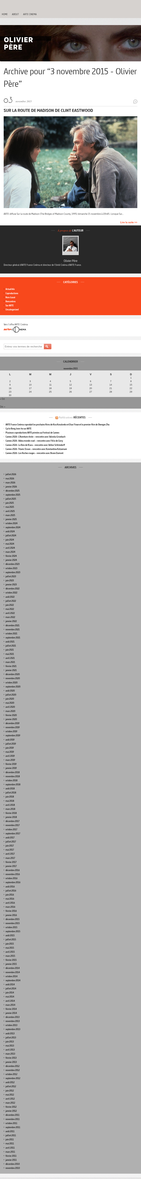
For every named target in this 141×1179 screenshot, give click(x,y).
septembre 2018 (13, 784)
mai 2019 (10, 751)
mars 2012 (10, 1102)
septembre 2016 (13, 882)
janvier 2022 (11, 621)
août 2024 (10, 531)
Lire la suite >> (128, 222)
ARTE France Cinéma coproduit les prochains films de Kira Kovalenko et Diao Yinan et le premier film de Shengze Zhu (57, 424)
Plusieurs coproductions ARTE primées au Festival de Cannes (32, 432)
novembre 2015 (13, 923)
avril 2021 (10, 658)
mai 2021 (10, 654)
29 (131, 392)
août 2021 (10, 641)
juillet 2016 (11, 890)
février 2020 (11, 715)
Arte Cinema (30, 14)
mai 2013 (10, 1045)
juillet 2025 (11, 498)
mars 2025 (10, 515)
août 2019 (10, 739)
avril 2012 (10, 1098)
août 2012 (10, 1082)
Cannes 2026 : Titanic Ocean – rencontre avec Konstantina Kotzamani (36, 449)
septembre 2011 (13, 1127)
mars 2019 (10, 760)
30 (10, 395)
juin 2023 (10, 580)
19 (70, 388)
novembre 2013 (13, 1021)
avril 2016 (10, 902)
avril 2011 (10, 1147)
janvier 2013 (11, 1062)
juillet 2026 (11, 474)
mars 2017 (10, 858)
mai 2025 (10, 506)
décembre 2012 (12, 1066)
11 (50, 385)
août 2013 (10, 1033)
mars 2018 (10, 809)
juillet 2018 (11, 792)
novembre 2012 (13, 1070)
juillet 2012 (11, 1086)
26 (70, 392)
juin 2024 (10, 539)
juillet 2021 (11, 645)
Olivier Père (70, 261)
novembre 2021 (13, 629)
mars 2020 (10, 711)
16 (10, 388)
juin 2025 (10, 502)
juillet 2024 (11, 535)
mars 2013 (10, 1053)
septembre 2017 (13, 833)
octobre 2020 (11, 682)
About (15, 14)
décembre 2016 (13, 870)
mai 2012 (10, 1094)
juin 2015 (10, 943)
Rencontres (11, 301)
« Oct (2, 398)
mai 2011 (10, 1143)
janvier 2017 (11, 866)
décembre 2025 (12, 490)
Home (5, 14)
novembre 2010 (13, 1168)
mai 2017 (10, 849)
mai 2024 (10, 543)
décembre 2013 (12, 1017)
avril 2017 (10, 853)
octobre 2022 (11, 592)
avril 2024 (10, 547)
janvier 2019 (11, 768)
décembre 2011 (12, 1115)
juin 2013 (10, 1041)
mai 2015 (10, 947)
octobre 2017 (11, 829)
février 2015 (11, 960)
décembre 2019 (12, 723)
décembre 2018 (13, 772)
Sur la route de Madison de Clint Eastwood (48, 110)
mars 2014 (10, 1004)
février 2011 (11, 1155)
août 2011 (10, 1131)
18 (50, 388)
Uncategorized (12, 309)
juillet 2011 (11, 1135)
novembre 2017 (13, 825)
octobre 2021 (11, 633)
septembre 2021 (13, 637)
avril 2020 (10, 706)
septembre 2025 (13, 494)
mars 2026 (10, 482)
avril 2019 (10, 755)
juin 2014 (10, 992)
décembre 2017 (12, 821)
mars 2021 (10, 662)
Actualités (10, 289)
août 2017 (10, 837)
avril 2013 (10, 1049)
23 (10, 392)
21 (110, 388)
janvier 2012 (11, 1110)
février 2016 (11, 910)
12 (70, 385)
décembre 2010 (13, 1164)
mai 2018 (10, 800)
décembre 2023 (12, 564)
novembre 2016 (13, 874)
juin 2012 (10, 1090)
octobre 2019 (11, 731)
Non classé (10, 297)
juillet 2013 (11, 1037)
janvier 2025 (11, 519)
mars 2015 (10, 955)
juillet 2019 (11, 743)
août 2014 (10, 984)
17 (30, 388)
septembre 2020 (13, 686)
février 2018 (11, 813)
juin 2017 (10, 845)
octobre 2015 (11, 927)
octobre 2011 (11, 1123)
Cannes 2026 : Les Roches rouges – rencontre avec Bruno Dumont (34, 453)
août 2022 (10, 596)
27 (90, 392)
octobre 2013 (11, 1025)
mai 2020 (10, 702)
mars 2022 (10, 617)
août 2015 (10, 935)
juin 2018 (10, 796)
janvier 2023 (11, 584)
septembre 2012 (13, 1078)
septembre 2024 (13, 527)
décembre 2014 (13, 968)
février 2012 (11, 1106)
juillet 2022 (11, 600)
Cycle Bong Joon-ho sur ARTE (18, 428)
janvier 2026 (11, 486)
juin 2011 (10, 1139)
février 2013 (11, 1057)
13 (90, 385)
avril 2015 (10, 951)
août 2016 (10, 886)
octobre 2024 (11, 523)
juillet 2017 (11, 841)
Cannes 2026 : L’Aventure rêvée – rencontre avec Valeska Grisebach (35, 436)
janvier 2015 (11, 964)
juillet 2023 (11, 576)
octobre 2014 (11, 976)
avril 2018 (10, 805)
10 (30, 385)
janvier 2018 (11, 817)
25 (50, 392)
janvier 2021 (11, 670)
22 (131, 388)
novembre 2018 (13, 776)
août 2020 (10, 690)
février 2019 (11, 764)
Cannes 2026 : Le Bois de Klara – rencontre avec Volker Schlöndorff (35, 445)
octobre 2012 (11, 1074)
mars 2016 (10, 906)
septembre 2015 (13, 931)
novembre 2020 (13, 678)
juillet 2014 (11, 988)
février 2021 (11, 666)
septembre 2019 (13, 735)
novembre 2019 (13, 727)
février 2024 (11, 556)
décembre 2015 (12, 919)
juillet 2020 (11, 694)
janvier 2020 (11, 719)
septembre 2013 (13, 1029)
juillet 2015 (11, 939)
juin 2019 (10, 747)
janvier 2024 (11, 560)
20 (90, 388)
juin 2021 (10, 649)
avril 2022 (10, 613)
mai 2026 (10, 478)
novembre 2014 (13, 972)
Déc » (2, 406)
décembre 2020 (13, 674)
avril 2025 (10, 511)
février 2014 (11, 1009)
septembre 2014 (13, 980)
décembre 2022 (12, 588)
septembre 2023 (13, 572)
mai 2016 (10, 898)
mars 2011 (10, 1151)
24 (30, 392)
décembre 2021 (12, 625)
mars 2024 (10, 551)
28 (110, 392)
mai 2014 (10, 996)
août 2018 (10, 788)
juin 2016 (10, 894)
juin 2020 (10, 698)
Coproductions (12, 293)
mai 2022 (10, 609)
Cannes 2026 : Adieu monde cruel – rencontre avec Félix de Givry (34, 440)
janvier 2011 (11, 1159)
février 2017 (11, 862)
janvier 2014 (11, 1013)
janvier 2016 (11, 915)
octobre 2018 (11, 780)
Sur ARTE (10, 305)
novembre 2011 (13, 1119)
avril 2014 (10, 1000)
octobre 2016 (11, 878)
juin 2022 (10, 605)
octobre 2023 (11, 568)
